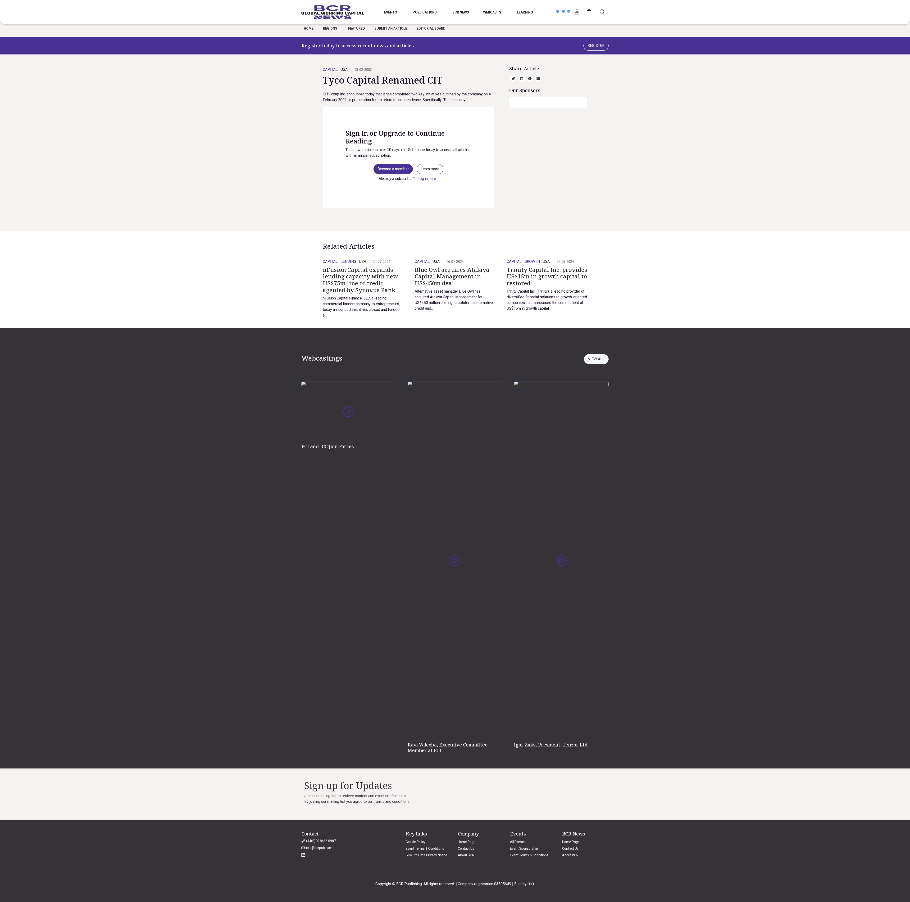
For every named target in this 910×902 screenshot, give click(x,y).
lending (348, 261)
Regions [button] (330, 28)
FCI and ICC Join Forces (327, 446)
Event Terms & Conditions (425, 848)
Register (596, 45)
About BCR (466, 855)
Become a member (393, 169)
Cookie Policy (415, 842)
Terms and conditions (392, 801)
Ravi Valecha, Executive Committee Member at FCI (447, 747)
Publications (425, 12)
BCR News (460, 12)
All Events (517, 842)
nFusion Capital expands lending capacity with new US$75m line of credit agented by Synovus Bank (360, 280)
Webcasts (492, 12)
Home (309, 28)
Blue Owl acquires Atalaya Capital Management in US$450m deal (452, 276)
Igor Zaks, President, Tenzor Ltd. (551, 744)
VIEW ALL (596, 359)
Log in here (427, 178)
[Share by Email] (538, 78)
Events (390, 12)
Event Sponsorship (524, 848)
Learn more (430, 169)
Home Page (466, 842)
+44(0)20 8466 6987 (320, 841)
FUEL (531, 884)
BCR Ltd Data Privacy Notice (426, 855)
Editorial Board (431, 28)
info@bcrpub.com (318, 848)
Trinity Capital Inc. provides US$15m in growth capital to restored (547, 276)
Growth (532, 261)
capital (330, 69)
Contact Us (466, 848)
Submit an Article (390, 28)
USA (344, 69)
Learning (525, 12)
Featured (356, 28)
